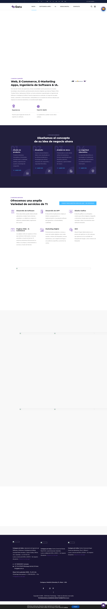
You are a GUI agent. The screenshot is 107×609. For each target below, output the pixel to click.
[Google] (56, 1)
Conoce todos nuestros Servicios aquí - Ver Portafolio (78, 203)
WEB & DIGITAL (64, 6)
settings (66, 607)
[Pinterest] (65, 1)
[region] (53, 39)
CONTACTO (76, 6)
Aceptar (75, 606)
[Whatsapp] (38, 1)
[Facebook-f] (50, 1)
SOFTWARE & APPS (45, 6)
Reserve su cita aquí (24, 559)
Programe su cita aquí (19, 576)
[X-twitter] (53, 1)
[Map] (59, 1)
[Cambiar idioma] (103, 9)
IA (55, 6)
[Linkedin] (62, 1)
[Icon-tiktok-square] (44, 1)
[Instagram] (41, 1)
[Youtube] (47, 1)
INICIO (33, 6)
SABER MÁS (18, 170)
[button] (1, 39)
